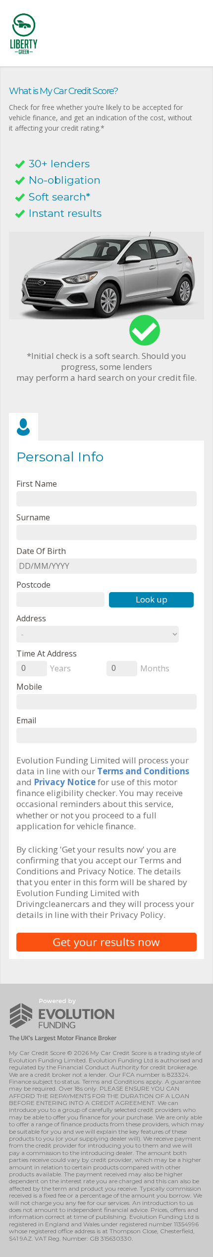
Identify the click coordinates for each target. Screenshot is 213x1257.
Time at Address (46, 653)
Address (31, 618)
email (26, 720)
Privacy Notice (65, 782)
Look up (151, 599)
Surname (33, 517)
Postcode (33, 584)
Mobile (29, 686)
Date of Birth (41, 551)
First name (36, 483)
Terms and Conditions (143, 771)
